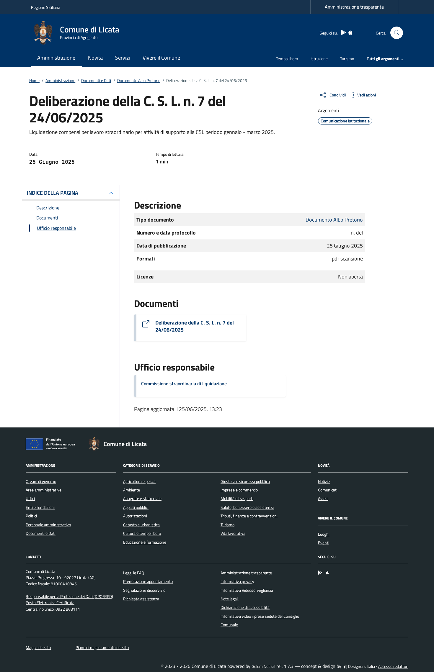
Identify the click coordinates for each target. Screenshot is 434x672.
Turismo (347, 58)
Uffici (30, 498)
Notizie (324, 481)
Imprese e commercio (239, 490)
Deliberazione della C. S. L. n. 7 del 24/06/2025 (194, 326)
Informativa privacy (237, 581)
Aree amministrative (43, 490)
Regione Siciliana (45, 7)
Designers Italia (361, 666)
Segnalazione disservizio (144, 590)
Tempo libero (287, 58)
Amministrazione (56, 58)
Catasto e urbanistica (141, 525)
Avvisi (323, 498)
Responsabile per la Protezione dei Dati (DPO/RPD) (69, 596)
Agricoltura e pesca (139, 481)
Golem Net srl (263, 666)
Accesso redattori (393, 666)
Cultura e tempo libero (142, 533)
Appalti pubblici (136, 507)
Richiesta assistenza (141, 599)
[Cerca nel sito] (396, 33)
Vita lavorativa (233, 533)
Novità (95, 58)
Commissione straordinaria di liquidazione (184, 383)
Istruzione (319, 58)
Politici (31, 516)
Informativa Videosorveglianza (247, 590)
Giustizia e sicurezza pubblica (245, 481)
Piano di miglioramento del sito (102, 647)
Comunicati (327, 490)
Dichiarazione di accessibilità (245, 607)
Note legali (230, 599)
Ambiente (131, 490)
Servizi (122, 58)
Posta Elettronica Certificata (50, 602)
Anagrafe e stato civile (142, 498)
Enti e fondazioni (40, 507)
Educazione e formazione (144, 542)
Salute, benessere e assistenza (247, 507)
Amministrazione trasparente (354, 6)
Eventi (323, 543)
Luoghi (323, 534)
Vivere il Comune (161, 58)
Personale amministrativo (48, 525)
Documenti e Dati (41, 533)
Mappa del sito (38, 647)
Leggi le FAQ (133, 573)
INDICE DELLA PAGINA (52, 193)
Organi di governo (41, 481)
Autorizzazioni (135, 516)
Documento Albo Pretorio (334, 220)
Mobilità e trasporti (237, 498)
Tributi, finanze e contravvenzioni (249, 516)
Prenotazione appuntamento (148, 581)
